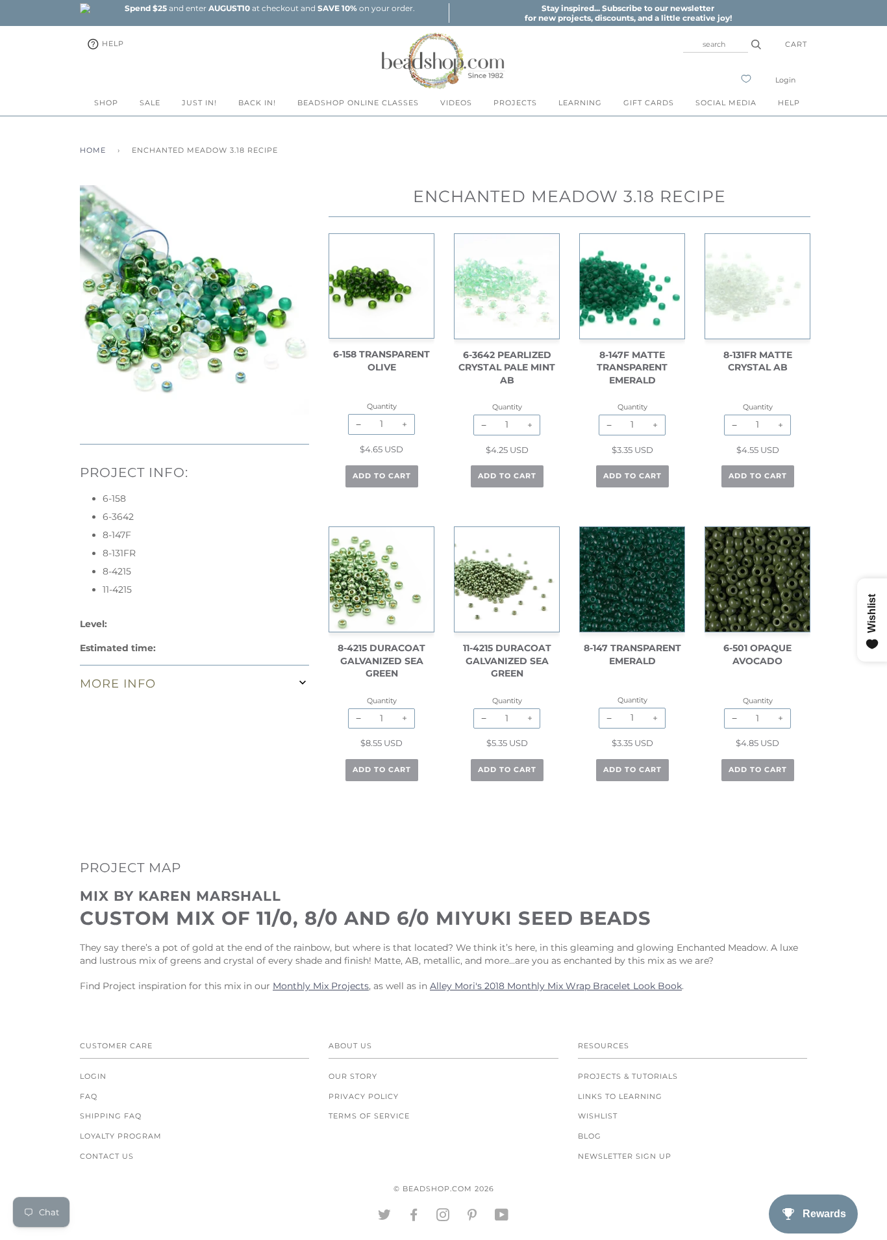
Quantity (382, 406)
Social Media (725, 102)
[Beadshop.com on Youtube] (502, 1217)
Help (111, 43)
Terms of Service (369, 1115)
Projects (515, 102)
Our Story (353, 1076)
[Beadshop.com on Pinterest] (472, 1217)
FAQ (88, 1096)
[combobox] (715, 44)
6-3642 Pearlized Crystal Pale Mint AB (506, 367)
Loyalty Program (121, 1136)
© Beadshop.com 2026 (444, 1188)
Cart (796, 44)
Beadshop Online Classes (358, 102)
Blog (589, 1136)
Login (785, 79)
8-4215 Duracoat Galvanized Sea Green (381, 660)
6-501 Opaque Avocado (757, 654)
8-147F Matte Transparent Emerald (632, 367)
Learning (580, 102)
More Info (118, 683)
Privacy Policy (364, 1096)
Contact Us (107, 1156)
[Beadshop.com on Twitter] (385, 1217)
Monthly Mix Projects (321, 986)
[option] (269, 8)
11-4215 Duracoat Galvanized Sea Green (507, 660)
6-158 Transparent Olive (381, 360)
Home (93, 150)
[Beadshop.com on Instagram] (443, 1217)
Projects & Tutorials (628, 1076)
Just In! (199, 102)
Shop (106, 102)
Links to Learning (620, 1096)
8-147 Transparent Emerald (632, 654)
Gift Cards (648, 102)
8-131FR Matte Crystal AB (757, 361)
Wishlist (598, 1115)
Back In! (257, 102)
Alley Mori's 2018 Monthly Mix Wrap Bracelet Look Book (556, 986)
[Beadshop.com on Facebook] (414, 1217)
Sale (150, 102)
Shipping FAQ (111, 1115)
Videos (456, 102)
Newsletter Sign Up (624, 1156)
